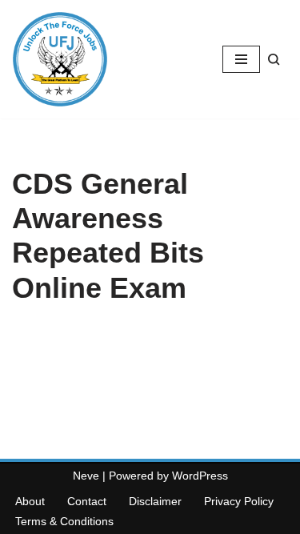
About (30, 501)
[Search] (274, 60)
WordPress (200, 475)
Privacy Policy (239, 501)
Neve (86, 475)
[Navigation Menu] (241, 59)
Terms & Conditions (64, 521)
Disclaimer (155, 501)
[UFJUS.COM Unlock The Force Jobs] (60, 59)
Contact (86, 501)
